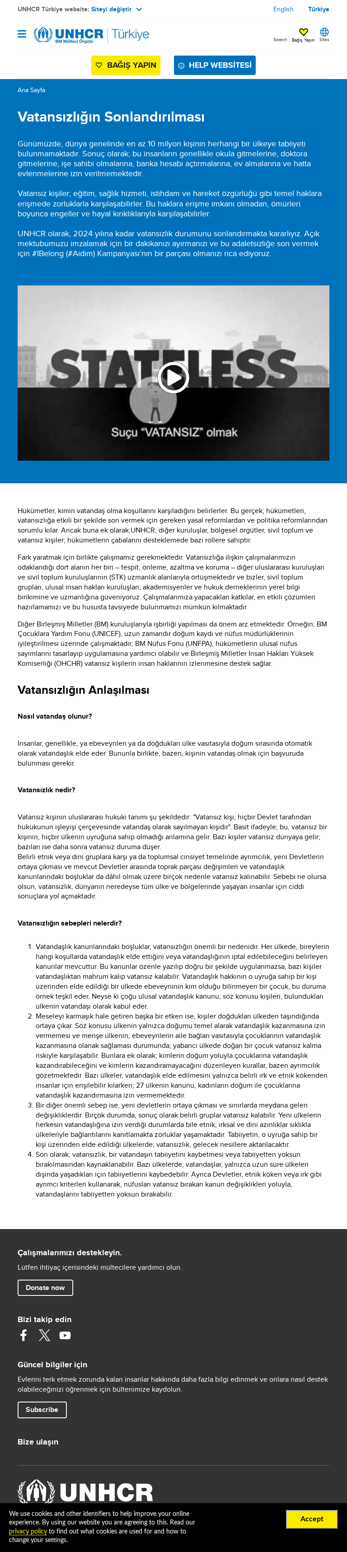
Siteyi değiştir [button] (111, 9)
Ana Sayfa (31, 89)
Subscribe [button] (42, 1409)
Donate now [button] (45, 1287)
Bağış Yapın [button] (303, 40)
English (283, 9)
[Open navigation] (22, 34)
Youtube (65, 1335)
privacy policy (28, 1532)
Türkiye (318, 9)
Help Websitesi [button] (220, 65)
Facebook (23, 1335)
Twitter (44, 1335)
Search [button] (280, 39)
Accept (312, 1519)
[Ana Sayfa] (63, 35)
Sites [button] (324, 39)
